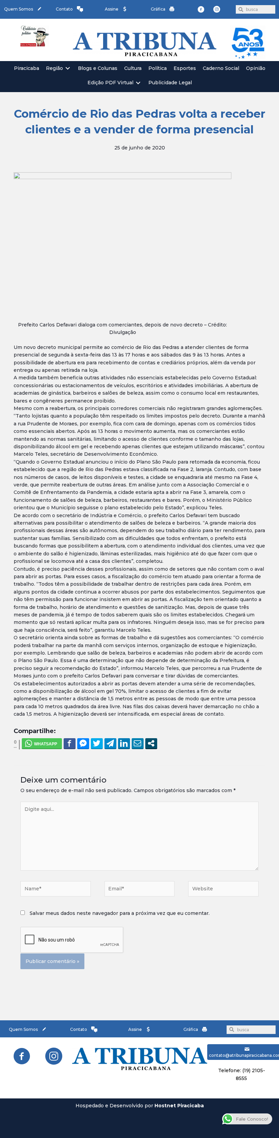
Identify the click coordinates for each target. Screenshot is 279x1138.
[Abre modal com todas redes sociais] (151, 743)
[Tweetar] (97, 743)
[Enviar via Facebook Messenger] (83, 743)
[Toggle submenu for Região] (68, 68)
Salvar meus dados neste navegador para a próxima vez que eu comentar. (120, 913)
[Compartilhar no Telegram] (110, 743)
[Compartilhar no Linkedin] (124, 743)
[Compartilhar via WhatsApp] (42, 743)
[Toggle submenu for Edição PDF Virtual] (138, 83)
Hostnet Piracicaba (179, 1106)
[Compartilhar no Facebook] (70, 743)
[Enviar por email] (138, 743)
